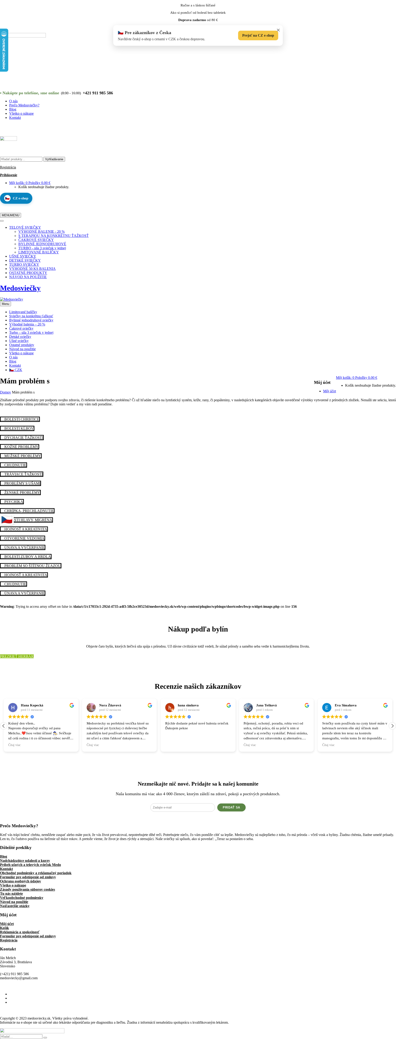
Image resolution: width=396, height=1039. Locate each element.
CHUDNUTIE (14, 465)
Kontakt (6, 869)
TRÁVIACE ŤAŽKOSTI (23, 474)
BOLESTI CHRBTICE (21, 419)
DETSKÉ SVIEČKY (25, 260)
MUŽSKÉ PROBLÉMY (22, 456)
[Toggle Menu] (2, 221)
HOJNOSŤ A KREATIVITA (25, 529)
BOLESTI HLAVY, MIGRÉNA (27, 520)
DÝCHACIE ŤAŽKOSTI (23, 437)
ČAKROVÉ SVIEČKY (36, 240)
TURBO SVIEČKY (24, 264)
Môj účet (7, 924)
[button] (392, 725)
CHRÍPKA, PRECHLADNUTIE (28, 511)
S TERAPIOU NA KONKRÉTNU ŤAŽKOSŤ (53, 236)
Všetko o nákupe (13, 885)
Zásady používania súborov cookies (27, 889)
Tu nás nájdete (11, 893)
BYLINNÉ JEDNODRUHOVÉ (42, 244)
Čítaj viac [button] (14, 745)
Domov (5, 392)
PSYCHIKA (13, 502)
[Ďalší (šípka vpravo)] (388, 519)
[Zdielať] (381, 5)
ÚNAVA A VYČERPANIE (24, 547)
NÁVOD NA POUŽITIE (28, 277)
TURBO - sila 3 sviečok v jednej (42, 248)
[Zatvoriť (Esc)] (391, 5)
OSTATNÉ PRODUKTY (28, 273)
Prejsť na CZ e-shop (258, 35)
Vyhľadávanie (54, 159)
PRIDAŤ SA (231, 807)
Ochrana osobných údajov (20, 881)
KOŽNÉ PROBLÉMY (20, 447)
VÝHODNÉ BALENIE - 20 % (41, 231)
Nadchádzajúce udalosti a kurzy (25, 861)
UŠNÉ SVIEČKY (22, 256)
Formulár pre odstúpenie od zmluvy (28, 877)
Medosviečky (20, 288)
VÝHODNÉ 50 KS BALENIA (32, 269)
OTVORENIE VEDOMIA (23, 538)
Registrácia (8, 167)
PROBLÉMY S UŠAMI (21, 483)
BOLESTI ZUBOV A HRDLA (27, 557)
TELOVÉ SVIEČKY (25, 227)
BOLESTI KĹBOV (18, 428)
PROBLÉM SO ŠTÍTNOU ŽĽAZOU (32, 566)
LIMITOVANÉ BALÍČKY (38, 252)
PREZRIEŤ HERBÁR (17, 656)
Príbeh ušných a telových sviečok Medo (30, 865)
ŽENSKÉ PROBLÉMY (21, 492)
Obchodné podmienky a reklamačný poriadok (36, 873)
